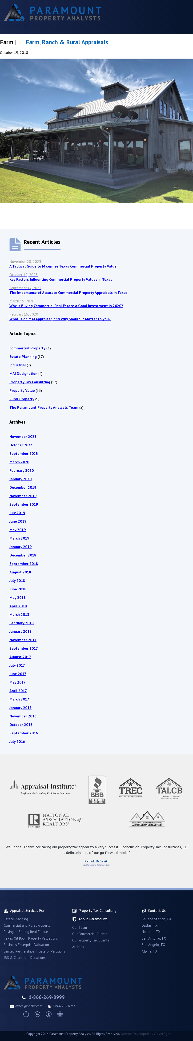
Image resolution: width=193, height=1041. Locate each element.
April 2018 (18, 606)
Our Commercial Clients (89, 934)
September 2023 (23, 453)
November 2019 (22, 495)
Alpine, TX (149, 951)
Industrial (17, 365)
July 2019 (17, 512)
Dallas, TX (149, 925)
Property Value (22, 390)
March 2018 (19, 614)
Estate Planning (23, 356)
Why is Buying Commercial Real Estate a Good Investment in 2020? (66, 303)
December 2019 (22, 487)
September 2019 (23, 504)
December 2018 (22, 555)
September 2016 (23, 733)
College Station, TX (156, 919)
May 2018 (17, 597)
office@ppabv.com (28, 1006)
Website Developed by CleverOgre (146, 1034)
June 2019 (17, 521)
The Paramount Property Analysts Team (43, 407)
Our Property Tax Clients (90, 940)
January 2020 (20, 478)
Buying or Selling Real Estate (26, 931)
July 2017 (17, 665)
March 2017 (19, 699)
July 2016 (17, 741)
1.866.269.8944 (64, 1006)
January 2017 (20, 707)
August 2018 (20, 572)
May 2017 (17, 682)
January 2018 (20, 631)
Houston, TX (151, 931)
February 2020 (21, 470)
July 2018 (17, 580)
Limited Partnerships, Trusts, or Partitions (34, 951)
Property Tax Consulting (29, 382)
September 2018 (23, 563)
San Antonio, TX (154, 938)
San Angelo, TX (153, 944)
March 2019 (19, 538)
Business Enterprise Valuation (26, 944)
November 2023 (22, 436)
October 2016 (20, 724)
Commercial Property (27, 348)
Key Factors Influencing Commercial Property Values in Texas (60, 277)
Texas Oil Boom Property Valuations (31, 938)
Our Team (79, 927)
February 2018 (21, 623)
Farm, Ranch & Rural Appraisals (63, 42)
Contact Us (157, 910)
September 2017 (23, 648)
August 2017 (20, 656)
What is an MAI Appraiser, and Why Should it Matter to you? (60, 316)
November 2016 (22, 716)
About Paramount (93, 919)
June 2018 (17, 589)
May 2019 (17, 529)
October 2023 (20, 445)
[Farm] (96, 201)
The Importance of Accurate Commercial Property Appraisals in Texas (68, 290)
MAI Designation (23, 373)
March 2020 (19, 462)
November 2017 (22, 639)
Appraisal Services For (27, 910)
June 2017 (17, 673)
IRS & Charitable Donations (25, 957)
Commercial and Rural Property (27, 925)
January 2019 (20, 546)
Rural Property (21, 398)
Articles (78, 947)
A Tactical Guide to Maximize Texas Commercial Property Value (63, 263)
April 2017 (18, 690)
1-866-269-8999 (46, 997)
